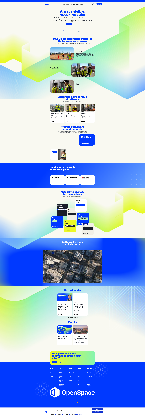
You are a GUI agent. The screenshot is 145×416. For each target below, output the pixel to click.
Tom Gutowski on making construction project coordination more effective (64, 307)
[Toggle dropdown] (92, 4)
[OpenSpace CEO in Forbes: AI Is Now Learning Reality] (80, 297)
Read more (60, 314)
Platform (51, 368)
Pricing (81, 4)
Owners (83, 113)
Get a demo (99, 4)
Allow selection (97, 411)
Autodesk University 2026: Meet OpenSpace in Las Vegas (80, 338)
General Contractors (57, 113)
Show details (80, 414)
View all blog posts (70, 317)
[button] (72, 266)
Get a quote (60, 362)
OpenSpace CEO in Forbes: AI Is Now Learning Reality (79, 306)
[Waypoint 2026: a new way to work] (64, 329)
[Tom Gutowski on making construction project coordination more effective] (64, 297)
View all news (76, 317)
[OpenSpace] (46, 4)
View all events (72, 347)
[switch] (63, 414)
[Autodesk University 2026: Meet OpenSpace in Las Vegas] (80, 329)
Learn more (53, 121)
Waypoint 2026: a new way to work (64, 337)
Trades (68, 113)
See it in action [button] (75, 24)
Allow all (97, 409)
